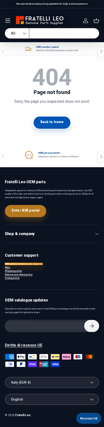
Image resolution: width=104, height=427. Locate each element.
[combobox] (52, 33)
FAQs (7, 267)
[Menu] (7, 20)
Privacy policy (12, 278)
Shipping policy (13, 271)
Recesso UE (88, 418)
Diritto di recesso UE (23, 345)
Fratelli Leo (23, 415)
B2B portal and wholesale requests (24, 264)
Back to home (52, 122)
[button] (96, 20)
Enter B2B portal (25, 210)
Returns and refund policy (18, 274)
